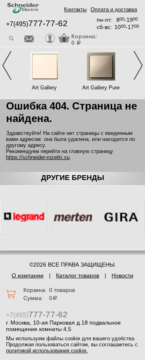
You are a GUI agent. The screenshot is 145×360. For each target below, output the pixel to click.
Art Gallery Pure (101, 88)
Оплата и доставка (114, 9)
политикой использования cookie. (47, 351)
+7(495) (37, 24)
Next (138, 65)
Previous (7, 65)
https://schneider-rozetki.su (38, 157)
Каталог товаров (77, 275)
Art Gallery (44, 88)
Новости (122, 275)
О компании (28, 275)
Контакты (75, 9)
